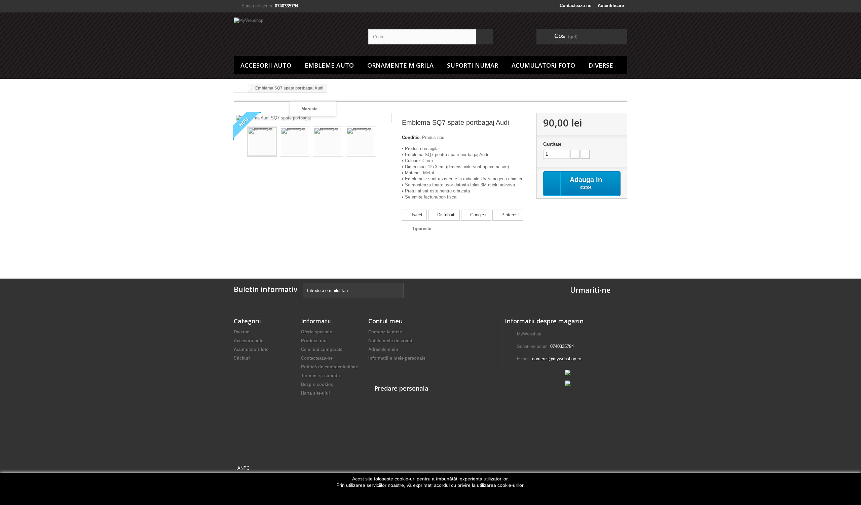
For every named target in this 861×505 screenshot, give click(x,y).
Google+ (478, 214)
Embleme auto (329, 65)
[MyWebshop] (296, 32)
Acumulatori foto (543, 65)
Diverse (601, 65)
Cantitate (552, 144)
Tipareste (421, 228)
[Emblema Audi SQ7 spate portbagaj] (262, 141)
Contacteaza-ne (575, 5)
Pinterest (509, 214)
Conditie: (411, 137)
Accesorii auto (265, 65)
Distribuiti (445, 214)
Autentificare (611, 5)
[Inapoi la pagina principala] (240, 88)
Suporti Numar (472, 65)
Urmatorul (382, 142)
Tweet (416, 214)
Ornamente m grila (400, 65)
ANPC (243, 468)
